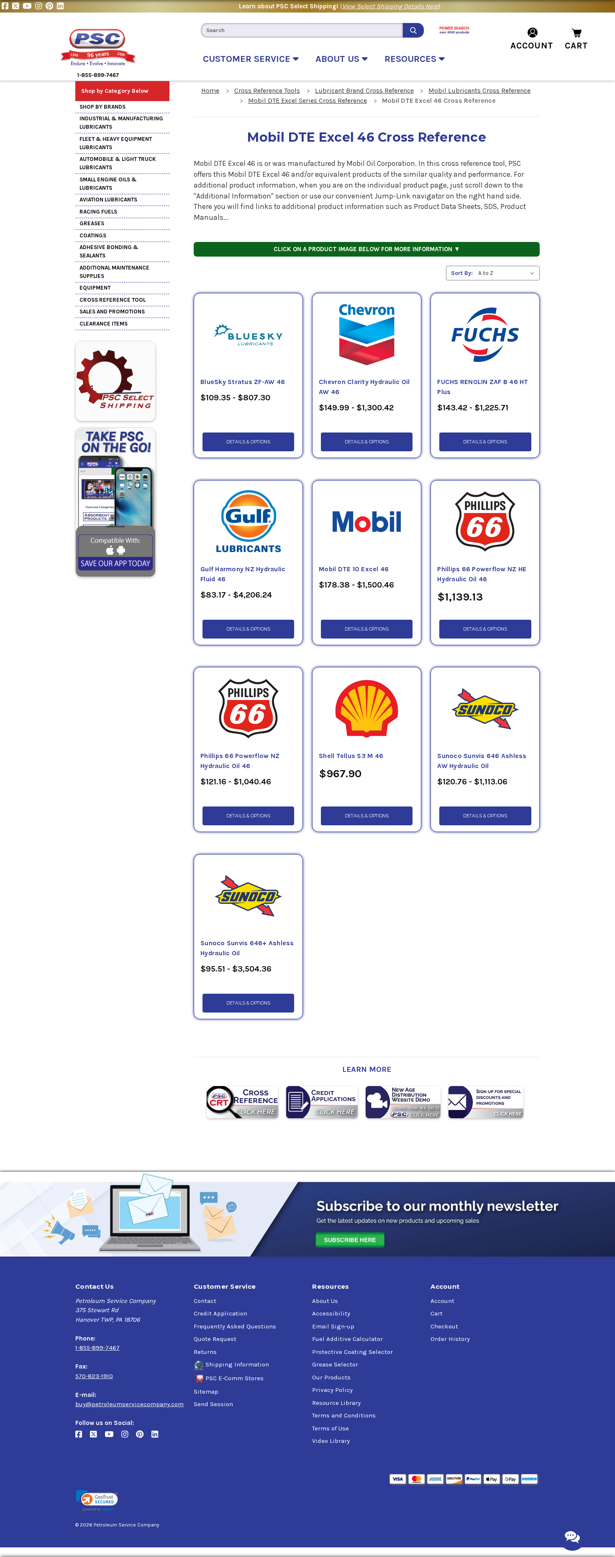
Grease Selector (335, 1364)
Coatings (92, 235)
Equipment (94, 288)
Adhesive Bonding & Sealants (108, 251)
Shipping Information (237, 1364)
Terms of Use (330, 1428)
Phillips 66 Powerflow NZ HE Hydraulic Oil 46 (481, 574)
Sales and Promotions (112, 311)
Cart (436, 1313)
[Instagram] (40, 6)
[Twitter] (17, 6)
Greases (91, 223)
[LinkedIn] (61, 6)
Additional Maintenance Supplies (114, 272)
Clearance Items (103, 324)
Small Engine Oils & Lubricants (108, 183)
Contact (205, 1301)
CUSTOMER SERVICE (248, 58)
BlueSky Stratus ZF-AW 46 (242, 382)
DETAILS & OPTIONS (248, 442)
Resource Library (336, 1403)
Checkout (444, 1326)
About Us (325, 1301)
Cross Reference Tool (112, 300)
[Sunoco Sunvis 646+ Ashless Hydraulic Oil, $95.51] (248, 896)
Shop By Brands (102, 107)
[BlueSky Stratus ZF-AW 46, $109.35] (248, 335)
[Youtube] (29, 6)
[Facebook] (7, 6)
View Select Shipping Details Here (390, 6)
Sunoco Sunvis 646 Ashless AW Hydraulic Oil (481, 761)
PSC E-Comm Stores (234, 1378)
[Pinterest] (51, 6)
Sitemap (206, 1391)
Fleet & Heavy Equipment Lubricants (115, 143)
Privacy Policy (332, 1390)
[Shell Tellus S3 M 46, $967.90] (367, 709)
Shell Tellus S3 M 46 (351, 756)
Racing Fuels (98, 212)
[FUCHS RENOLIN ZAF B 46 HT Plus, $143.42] (485, 335)
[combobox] (301, 30)
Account (442, 1301)
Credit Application (220, 1313)
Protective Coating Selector (352, 1352)
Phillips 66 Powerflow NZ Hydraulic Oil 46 (239, 761)
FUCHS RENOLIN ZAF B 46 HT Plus (482, 387)
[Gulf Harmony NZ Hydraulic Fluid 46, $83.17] (248, 522)
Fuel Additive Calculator (347, 1339)
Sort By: (462, 273)
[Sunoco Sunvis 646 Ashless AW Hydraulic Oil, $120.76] (485, 709)
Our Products (331, 1377)
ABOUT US (338, 58)
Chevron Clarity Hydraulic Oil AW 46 (364, 387)
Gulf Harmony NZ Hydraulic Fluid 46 (242, 574)
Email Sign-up (333, 1326)
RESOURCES (411, 58)
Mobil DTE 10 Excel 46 (354, 569)
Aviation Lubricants (108, 199)
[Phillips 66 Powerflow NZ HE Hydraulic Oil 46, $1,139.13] (485, 522)
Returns (205, 1352)
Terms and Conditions (344, 1415)
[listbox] (508, 273)
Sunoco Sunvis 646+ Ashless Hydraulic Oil (247, 948)
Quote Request (215, 1339)
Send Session (213, 1404)
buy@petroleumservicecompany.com (129, 1404)
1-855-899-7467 (97, 1347)
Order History (450, 1339)
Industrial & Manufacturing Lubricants (121, 122)
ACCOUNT (531, 46)
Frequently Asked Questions (235, 1326)
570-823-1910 (94, 1376)
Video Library (331, 1441)
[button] (97, 1501)
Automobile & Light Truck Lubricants (117, 163)
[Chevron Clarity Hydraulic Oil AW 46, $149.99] (367, 335)
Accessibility (331, 1313)
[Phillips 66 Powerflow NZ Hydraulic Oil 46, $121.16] (248, 709)
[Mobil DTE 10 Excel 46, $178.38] (367, 522)
